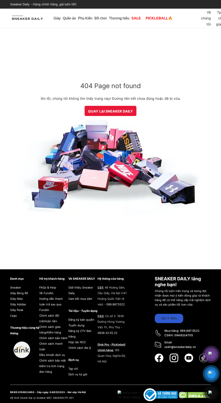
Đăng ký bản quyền (81, 319)
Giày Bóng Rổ (19, 293)
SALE (136, 18)
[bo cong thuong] (161, 394)
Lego (13, 315)
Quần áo (69, 18)
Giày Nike (16, 298)
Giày (57, 18)
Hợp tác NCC (77, 342)
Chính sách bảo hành (53, 338)
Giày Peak (16, 310)
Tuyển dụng (76, 325)
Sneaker (15, 287)
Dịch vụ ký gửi (77, 374)
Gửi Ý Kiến (169, 318)
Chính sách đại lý (79, 347)
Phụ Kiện (85, 18)
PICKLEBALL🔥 (159, 18)
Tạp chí (73, 368)
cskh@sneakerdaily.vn (180, 347)
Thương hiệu (119, 18)
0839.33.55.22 (107, 333)
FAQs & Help (47, 287)
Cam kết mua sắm (80, 298)
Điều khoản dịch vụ (52, 355)
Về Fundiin (46, 293)
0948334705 (183, 335)
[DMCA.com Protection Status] (195, 394)
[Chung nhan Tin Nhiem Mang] (129, 394)
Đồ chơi (101, 18)
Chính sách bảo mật (52, 360)
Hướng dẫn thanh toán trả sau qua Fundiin (51, 304)
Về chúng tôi (206, 18)
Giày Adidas (18, 304)
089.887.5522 (115, 304)
